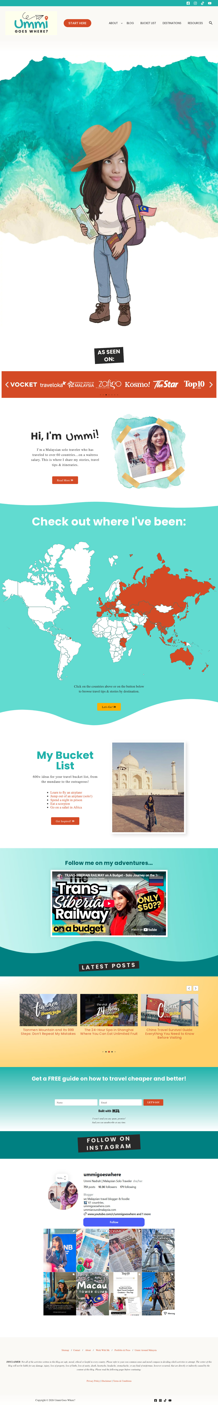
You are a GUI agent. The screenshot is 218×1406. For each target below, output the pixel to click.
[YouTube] (210, 3)
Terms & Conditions (122, 1380)
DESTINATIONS (172, 23)
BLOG (130, 23)
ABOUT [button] (113, 23)
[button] (77, 23)
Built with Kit (109, 1111)
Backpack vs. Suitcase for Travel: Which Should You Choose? (169, 1032)
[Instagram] (195, 3)
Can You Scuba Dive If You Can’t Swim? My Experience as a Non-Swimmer (109, 1033)
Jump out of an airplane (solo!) (71, 796)
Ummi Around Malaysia (146, 1350)
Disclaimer (106, 1380)
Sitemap (65, 1350)
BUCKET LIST (148, 23)
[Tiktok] (202, 3)
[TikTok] (165, 1400)
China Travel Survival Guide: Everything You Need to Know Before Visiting (48, 1033)
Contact (76, 1350)
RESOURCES (195, 23)
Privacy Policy (93, 1380)
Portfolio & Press (122, 1350)
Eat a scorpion (60, 803)
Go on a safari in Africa (66, 807)
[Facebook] (188, 3)
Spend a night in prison (66, 800)
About (88, 1350)
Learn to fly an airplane (66, 792)
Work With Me (102, 1350)
